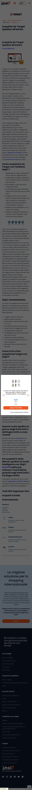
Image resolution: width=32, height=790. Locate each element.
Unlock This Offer (16, 408)
